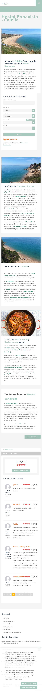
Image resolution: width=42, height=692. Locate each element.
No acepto (33, 683)
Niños (5, 125)
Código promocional (10, 100)
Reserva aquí (32, 437)
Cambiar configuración (29, 687)
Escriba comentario (10, 453)
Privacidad (7, 624)
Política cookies (8, 627)
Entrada (6, 107)
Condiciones (7, 629)
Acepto (24, 683)
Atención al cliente (9, 621)
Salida (5, 113)
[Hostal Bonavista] (21, 3)
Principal (6, 618)
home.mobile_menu (39, 3)
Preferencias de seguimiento (12, 632)
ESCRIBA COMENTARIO (21, 470)
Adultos (6, 119)
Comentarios (8, 449)
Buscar (19, 134)
